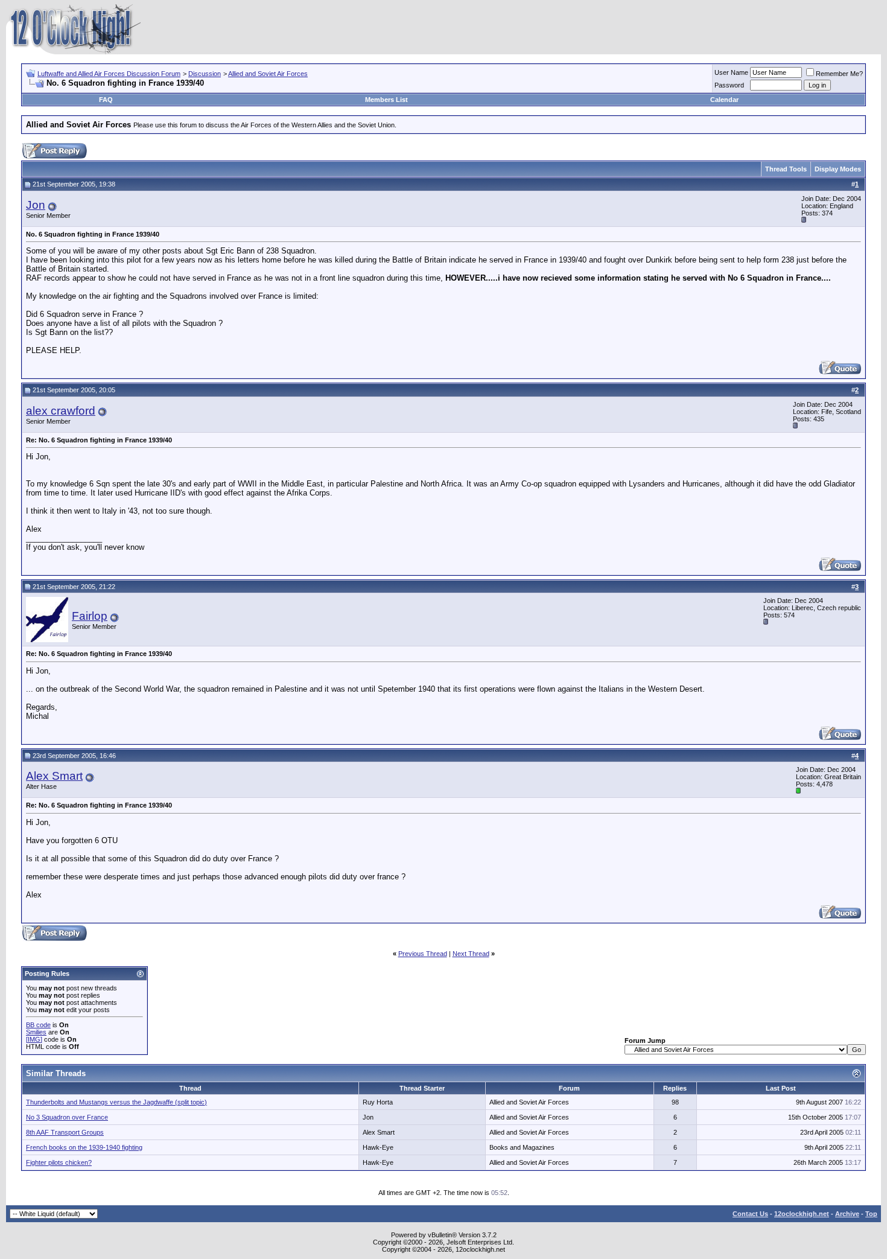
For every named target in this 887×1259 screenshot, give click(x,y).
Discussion (204, 73)
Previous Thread (422, 953)
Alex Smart (54, 776)
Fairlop (89, 616)
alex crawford (60, 410)
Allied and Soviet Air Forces (268, 73)
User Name (731, 72)
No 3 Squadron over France (67, 1117)
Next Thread (471, 953)
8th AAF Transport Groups (65, 1132)
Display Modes (838, 169)
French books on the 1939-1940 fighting (84, 1147)
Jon (35, 205)
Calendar (724, 99)
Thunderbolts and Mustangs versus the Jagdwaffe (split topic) (116, 1102)
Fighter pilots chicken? (59, 1162)
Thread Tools (786, 169)
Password (729, 85)
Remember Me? (839, 73)
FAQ (106, 99)
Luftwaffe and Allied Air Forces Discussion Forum (108, 73)
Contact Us (750, 1213)
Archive (847, 1213)
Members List (386, 99)
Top (871, 1213)
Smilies (36, 1032)
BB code (38, 1024)
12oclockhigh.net (801, 1213)
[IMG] (34, 1039)
